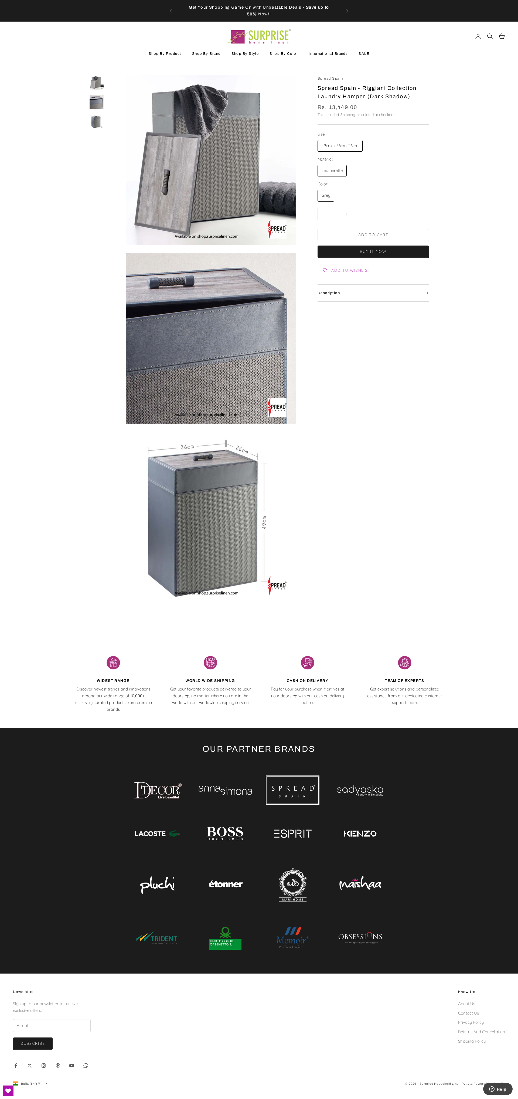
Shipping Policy (472, 1041)
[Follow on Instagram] (43, 1065)
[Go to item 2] (96, 102)
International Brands (328, 54)
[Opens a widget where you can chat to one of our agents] (498, 1089)
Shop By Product (165, 54)
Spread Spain (330, 78)
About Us (466, 1003)
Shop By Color (284, 54)
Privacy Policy (471, 1022)
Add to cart (373, 234)
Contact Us (468, 1013)
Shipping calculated (357, 114)
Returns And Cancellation (481, 1031)
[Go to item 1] (96, 82)
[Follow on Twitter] (29, 1065)
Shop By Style (245, 54)
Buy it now (373, 251)
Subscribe (33, 1043)
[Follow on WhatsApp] (85, 1065)
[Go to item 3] (96, 121)
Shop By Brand (206, 54)
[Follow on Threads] (57, 1065)
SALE (364, 54)
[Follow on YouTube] (71, 1065)
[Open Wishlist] (8, 1091)
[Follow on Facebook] (15, 1065)
